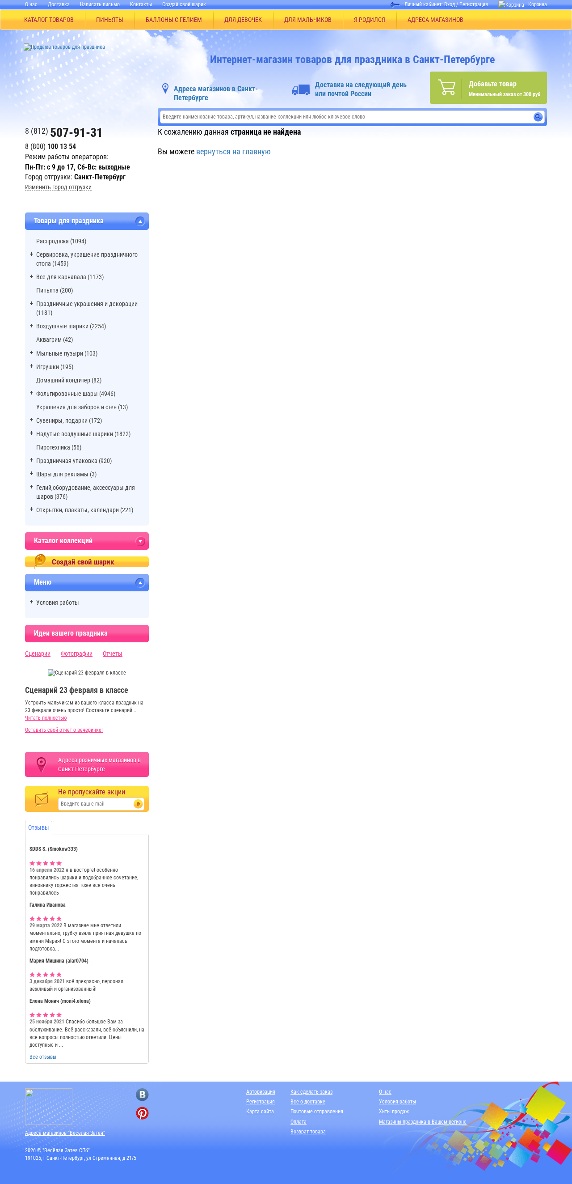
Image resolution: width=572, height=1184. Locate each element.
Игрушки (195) (54, 366)
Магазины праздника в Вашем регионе (423, 1122)
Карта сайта (260, 1111)
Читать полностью (46, 718)
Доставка (59, 4)
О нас (31, 4)
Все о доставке (307, 1102)
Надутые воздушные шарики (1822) (83, 433)
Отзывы (38, 827)
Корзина (537, 4)
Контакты (141, 4)
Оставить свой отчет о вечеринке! (64, 730)
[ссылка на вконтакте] (142, 1094)
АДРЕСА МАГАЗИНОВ (435, 19)
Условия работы (57, 602)
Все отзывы (42, 1057)
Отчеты (112, 653)
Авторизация (260, 1092)
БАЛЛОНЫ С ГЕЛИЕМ (174, 19)
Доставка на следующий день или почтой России (361, 89)
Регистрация (473, 4)
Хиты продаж (394, 1111)
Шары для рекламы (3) (66, 474)
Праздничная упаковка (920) (74, 460)
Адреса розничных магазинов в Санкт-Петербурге (99, 764)
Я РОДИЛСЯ (369, 19)
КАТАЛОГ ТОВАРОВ (49, 19)
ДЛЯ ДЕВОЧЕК (243, 19)
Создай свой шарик (184, 4)
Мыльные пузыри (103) (66, 353)
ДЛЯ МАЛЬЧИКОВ (308, 19)
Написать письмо (100, 4)
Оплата (298, 1122)
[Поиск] (538, 117)
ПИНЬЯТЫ (109, 19)
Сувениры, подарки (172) (69, 420)
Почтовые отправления (316, 1111)
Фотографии (77, 653)
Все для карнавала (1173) (70, 276)
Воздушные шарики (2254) (71, 326)
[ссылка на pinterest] (142, 1113)
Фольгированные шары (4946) (75, 393)
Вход (449, 4)
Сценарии (37, 653)
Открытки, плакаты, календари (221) (84, 509)
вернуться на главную (233, 151)
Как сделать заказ (311, 1092)
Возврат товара (308, 1132)
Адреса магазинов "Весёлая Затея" (65, 1133)
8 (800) (50, 146)
